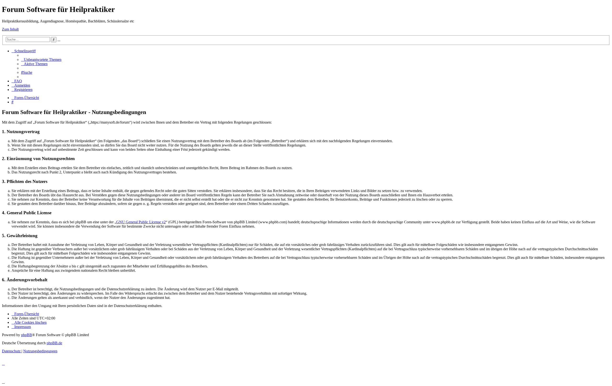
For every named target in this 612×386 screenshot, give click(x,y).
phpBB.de (54, 343)
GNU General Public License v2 (141, 222)
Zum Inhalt (10, 29)
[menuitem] (41, 59)
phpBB (26, 335)
